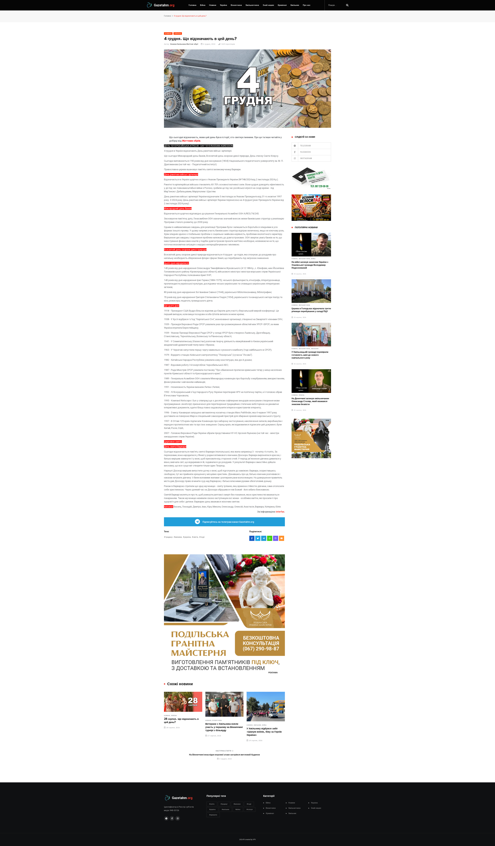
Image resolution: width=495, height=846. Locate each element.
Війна (202, 5)
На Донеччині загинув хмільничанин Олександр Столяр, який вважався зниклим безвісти (310, 401)
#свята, (195, 537)
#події (202, 537)
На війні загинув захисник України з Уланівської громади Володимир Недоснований (310, 265)
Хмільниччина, (305, 258)
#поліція (249, 809)
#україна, (187, 537)
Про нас (306, 5)
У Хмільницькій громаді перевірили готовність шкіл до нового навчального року (310, 355)
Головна (192, 5)
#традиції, (168, 537)
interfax (280, 511)
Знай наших (268, 5)
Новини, (167, 720)
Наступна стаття (223, 751)
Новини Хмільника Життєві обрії (184, 44)
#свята (211, 804)
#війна (237, 809)
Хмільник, (216, 725)
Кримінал (282, 5)
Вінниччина (236, 5)
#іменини (237, 804)
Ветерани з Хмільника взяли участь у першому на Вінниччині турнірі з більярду (182, 727)
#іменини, (178, 537)
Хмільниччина (252, 5)
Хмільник (294, 5)
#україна (212, 809)
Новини (212, 5)
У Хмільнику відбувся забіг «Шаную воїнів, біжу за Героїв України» (222, 731)
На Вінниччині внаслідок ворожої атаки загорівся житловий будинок (224, 755)
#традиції (224, 804)
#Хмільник (225, 809)
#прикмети (213, 815)
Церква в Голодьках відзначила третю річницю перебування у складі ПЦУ (311, 310)
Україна (223, 5)
